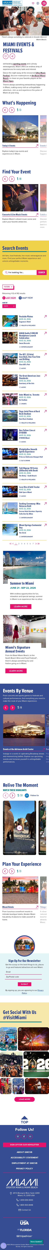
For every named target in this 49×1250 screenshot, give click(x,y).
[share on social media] (12, 56)
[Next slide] (12, 110)
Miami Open (8, 81)
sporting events (19, 63)
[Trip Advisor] (24, 1236)
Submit (24, 984)
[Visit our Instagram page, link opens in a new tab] (17, 1136)
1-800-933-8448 (26, 1205)
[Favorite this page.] (5, 56)
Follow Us (34, 795)
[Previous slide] (5, 110)
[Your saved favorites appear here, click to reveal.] (33, 3)
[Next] (35, 544)
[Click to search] (6, 272)
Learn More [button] (21, 606)
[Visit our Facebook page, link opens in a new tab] (24, 1136)
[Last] (38, 544)
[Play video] (19, 828)
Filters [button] (7, 286)
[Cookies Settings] (3, 1246)
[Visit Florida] (24, 1230)
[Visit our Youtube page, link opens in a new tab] (30, 1136)
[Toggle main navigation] (44, 3)
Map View (27, 297)
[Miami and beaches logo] (24, 1183)
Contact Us (26, 1210)
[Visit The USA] (24, 1222)
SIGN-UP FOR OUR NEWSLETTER (24, 1144)
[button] (36, 186)
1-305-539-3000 (26, 1200)
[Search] (42, 272)
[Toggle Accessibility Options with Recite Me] (37, 3)
